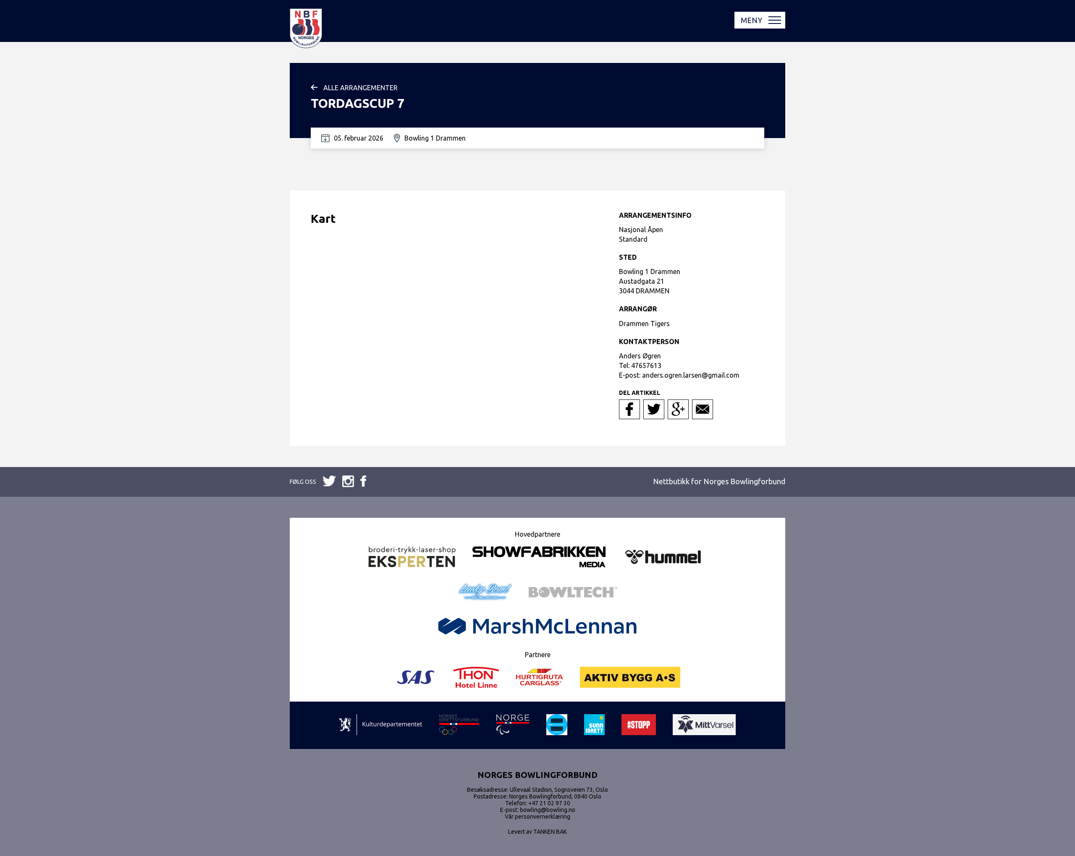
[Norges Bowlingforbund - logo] (306, 29)
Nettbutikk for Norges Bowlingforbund (719, 481)
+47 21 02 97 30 (549, 803)
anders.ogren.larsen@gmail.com (690, 375)
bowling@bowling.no (547, 809)
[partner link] (412, 557)
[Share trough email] (702, 409)
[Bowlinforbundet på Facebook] (329, 481)
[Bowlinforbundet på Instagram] (363, 481)
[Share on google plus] (678, 409)
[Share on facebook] (629, 409)
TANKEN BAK (550, 831)
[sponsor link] (380, 725)
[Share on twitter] (653, 409)
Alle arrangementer (360, 87)
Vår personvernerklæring (537, 816)
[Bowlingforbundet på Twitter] (348, 481)
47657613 (646, 365)
